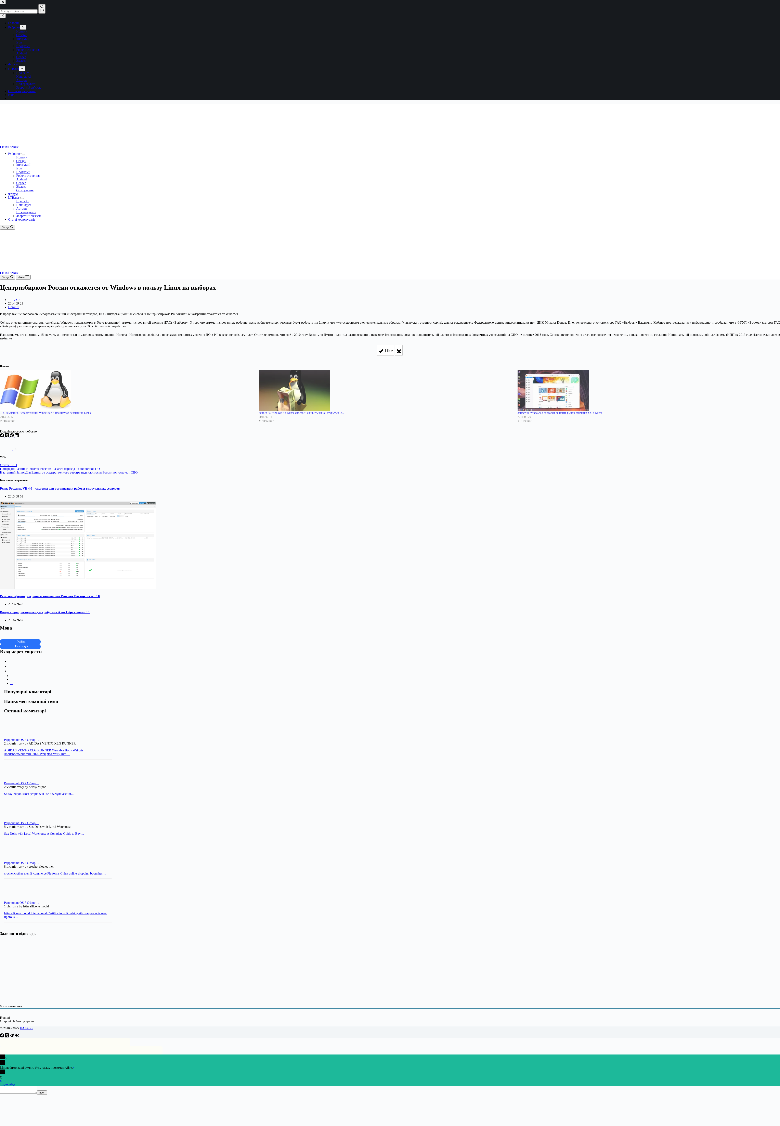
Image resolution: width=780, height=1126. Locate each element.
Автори (21, 208)
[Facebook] (2, 436)
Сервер (21, 183)
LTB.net (13, 197)
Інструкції (23, 164)
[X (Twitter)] (7, 436)
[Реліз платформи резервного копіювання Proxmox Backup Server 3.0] (78, 588)
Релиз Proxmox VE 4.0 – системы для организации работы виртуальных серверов (60, 488)
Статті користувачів (22, 219)
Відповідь (8, 1084)
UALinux (26, 1028)
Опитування (25, 190)
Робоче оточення (28, 175)
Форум (13, 194)
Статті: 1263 (8, 465)
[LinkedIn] (17, 436)
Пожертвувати (26, 212)
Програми (23, 172)
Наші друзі (23, 205)
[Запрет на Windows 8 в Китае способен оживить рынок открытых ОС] (386, 390)
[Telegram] (12, 1036)
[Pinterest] (12, 436)
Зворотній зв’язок (28, 216)
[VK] (17, 1036)
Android (21, 179)
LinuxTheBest (9, 146)
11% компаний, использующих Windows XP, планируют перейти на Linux (45, 412)
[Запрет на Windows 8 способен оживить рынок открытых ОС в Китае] (645, 390)
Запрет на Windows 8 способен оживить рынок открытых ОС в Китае (560, 412)
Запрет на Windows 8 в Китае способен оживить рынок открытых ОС (301, 412)
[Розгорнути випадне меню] (23, 154)
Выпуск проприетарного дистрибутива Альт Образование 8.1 (45, 612)
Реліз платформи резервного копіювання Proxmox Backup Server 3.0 (50, 596)
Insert (42, 1092)
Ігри (19, 168)
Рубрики (14, 153)
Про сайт (22, 201)
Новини (21, 157)
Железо (21, 186)
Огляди (21, 161)
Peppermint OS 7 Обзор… (21, 739)
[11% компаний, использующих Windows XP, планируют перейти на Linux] (127, 390)
